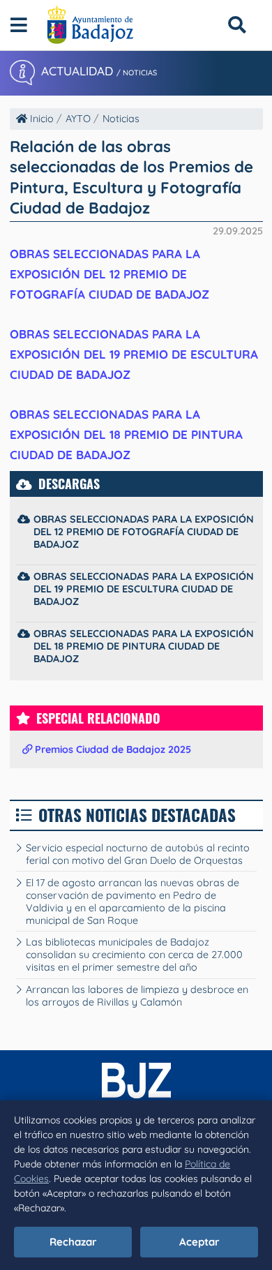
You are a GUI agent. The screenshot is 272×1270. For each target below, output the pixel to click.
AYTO (78, 118)
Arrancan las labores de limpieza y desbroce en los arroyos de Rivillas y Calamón (137, 995)
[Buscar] (236, 24)
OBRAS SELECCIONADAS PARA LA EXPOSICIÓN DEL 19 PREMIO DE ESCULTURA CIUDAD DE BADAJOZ (134, 354)
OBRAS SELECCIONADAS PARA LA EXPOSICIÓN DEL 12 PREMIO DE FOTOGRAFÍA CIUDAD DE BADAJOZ (109, 273)
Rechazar (73, 1241)
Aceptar (199, 1241)
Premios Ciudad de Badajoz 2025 (111, 749)
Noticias (121, 118)
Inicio (40, 118)
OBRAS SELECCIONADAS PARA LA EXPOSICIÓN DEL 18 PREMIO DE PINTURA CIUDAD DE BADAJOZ (126, 434)
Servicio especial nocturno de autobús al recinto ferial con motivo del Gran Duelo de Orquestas (138, 854)
